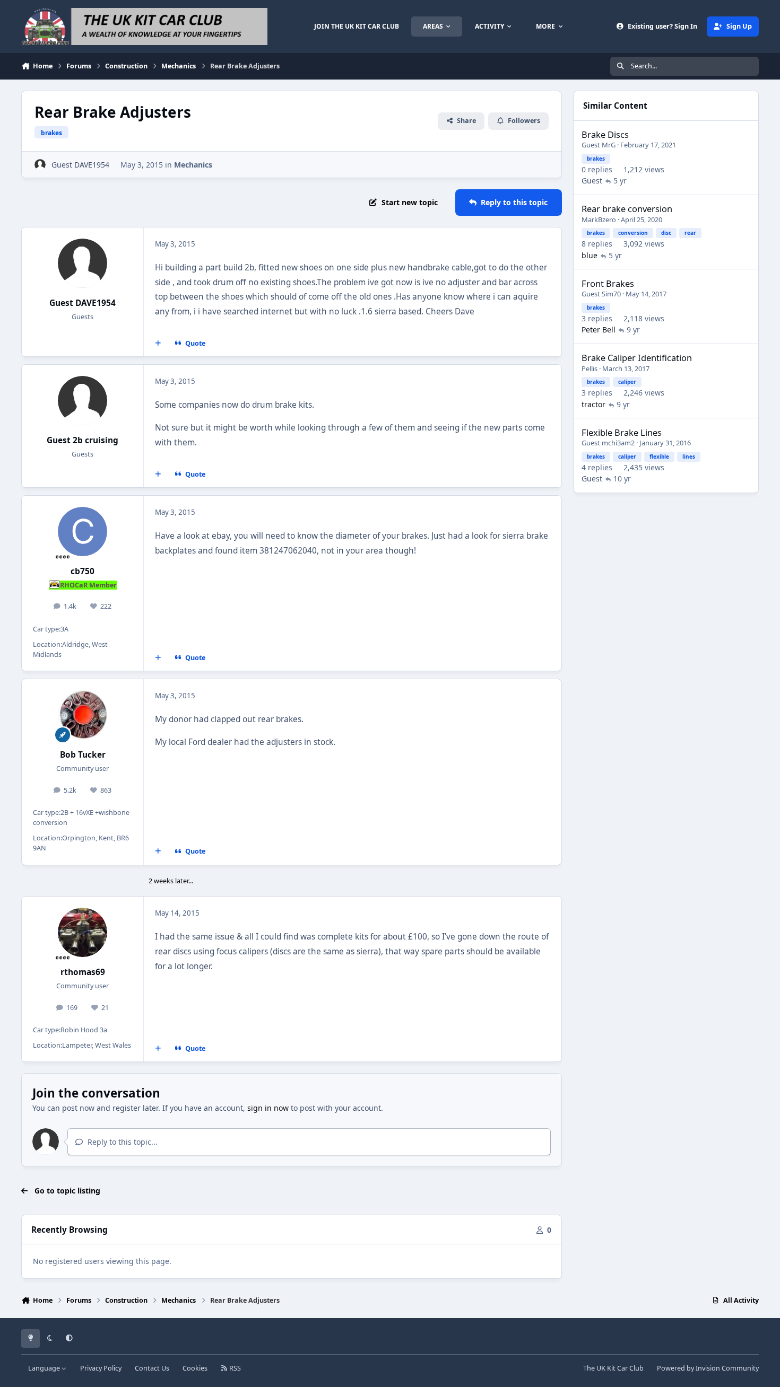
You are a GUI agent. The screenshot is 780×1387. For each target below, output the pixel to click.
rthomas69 (82, 972)
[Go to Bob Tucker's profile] (83, 715)
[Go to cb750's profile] (83, 532)
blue (589, 255)
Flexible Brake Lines (622, 432)
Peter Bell (599, 329)
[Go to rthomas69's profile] (83, 933)
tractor (593, 404)
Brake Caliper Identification (637, 358)
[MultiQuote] (158, 343)
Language (45, 1368)
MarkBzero (599, 219)
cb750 (82, 571)
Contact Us (152, 1368)
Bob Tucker (83, 754)
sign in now (268, 1108)
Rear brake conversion (627, 209)
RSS (234, 1368)
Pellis (589, 368)
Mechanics (193, 165)
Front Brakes (608, 283)
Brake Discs (605, 134)
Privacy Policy (101, 1368)
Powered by (708, 1368)
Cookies (195, 1368)
